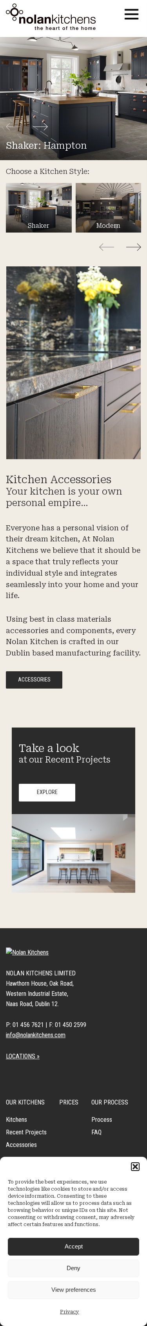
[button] (135, 1167)
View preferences (73, 1289)
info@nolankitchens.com (35, 1035)
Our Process (109, 1102)
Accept (74, 1246)
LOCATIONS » (23, 1056)
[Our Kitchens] (51, 17)
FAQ (96, 1132)
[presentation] (19, 127)
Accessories (34, 679)
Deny (73, 1268)
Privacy (69, 1312)
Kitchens (16, 1119)
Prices (68, 1102)
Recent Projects (26, 1132)
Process (101, 1119)
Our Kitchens (25, 1102)
